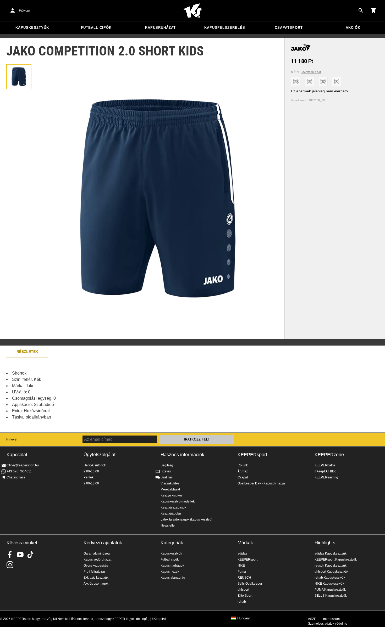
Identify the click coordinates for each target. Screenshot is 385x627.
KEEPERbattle (325, 465)
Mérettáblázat (311, 72)
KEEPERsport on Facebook (10, 554)
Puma (242, 571)
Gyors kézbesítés (96, 565)
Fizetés (166, 471)
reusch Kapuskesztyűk (330, 565)
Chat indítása (16, 477)
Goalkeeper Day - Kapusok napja (261, 483)
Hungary (243, 618)
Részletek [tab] (27, 351)
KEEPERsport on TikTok (30, 554)
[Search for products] (361, 10)
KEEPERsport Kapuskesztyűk (336, 559)
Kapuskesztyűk (32, 28)
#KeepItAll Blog (326, 471)
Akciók (353, 28)
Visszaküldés (170, 483)
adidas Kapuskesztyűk (330, 553)
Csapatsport (289, 28)
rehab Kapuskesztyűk (330, 577)
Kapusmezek (170, 571)
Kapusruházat (160, 28)
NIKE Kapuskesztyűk (329, 583)
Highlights (325, 542)
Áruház (243, 471)
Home (192, 10)
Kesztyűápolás (171, 513)
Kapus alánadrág (173, 577)
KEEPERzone (329, 454)
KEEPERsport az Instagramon (10, 564)
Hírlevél (11, 439)
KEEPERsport (252, 454)
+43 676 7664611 (19, 471)
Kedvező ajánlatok (103, 542)
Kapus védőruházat (97, 559)
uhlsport (243, 589)
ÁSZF (312, 619)
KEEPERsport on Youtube (20, 554)
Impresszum (331, 619)
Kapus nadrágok (172, 565)
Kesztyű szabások (173, 507)
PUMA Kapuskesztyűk (330, 589)
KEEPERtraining (326, 477)
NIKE (241, 565)
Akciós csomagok (96, 583)
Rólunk (243, 465)
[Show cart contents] (373, 10)
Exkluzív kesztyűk (96, 577)
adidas (242, 553)
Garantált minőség (97, 553)
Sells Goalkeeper (250, 583)
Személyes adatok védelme (327, 623)
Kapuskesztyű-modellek (178, 501)
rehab (242, 601)
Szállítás (167, 477)
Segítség (167, 465)
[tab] (18, 76)
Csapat (243, 477)
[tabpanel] (91, 395)
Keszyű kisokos (172, 495)
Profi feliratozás (95, 571)
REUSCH (244, 577)
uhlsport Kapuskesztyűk (331, 571)
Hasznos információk (182, 454)
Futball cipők (96, 28)
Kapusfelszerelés (224, 28)
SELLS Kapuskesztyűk (331, 595)
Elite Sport (245, 595)
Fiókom (24, 11)
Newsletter (168, 525)
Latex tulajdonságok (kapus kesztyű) (186, 519)
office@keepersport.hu (23, 465)
